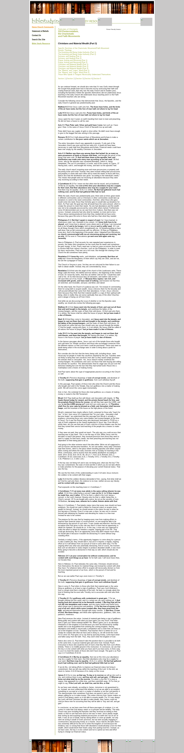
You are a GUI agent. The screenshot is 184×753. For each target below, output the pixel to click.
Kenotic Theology (65, 50)
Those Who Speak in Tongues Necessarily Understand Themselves (84, 74)
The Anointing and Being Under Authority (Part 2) (77, 54)
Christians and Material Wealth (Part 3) (73, 68)
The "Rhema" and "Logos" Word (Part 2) (73, 72)
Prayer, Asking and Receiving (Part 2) (72, 62)
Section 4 (88, 79)
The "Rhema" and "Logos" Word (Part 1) (73, 70)
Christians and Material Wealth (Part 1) (73, 64)
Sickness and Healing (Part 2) (69, 58)
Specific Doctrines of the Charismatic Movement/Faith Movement (83, 48)
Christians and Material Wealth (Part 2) (73, 66)
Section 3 (79, 79)
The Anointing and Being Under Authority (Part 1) (77, 52)
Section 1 (61, 79)
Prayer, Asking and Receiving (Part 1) (72, 60)
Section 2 (70, 79)
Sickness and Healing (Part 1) (69, 56)
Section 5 (97, 79)
